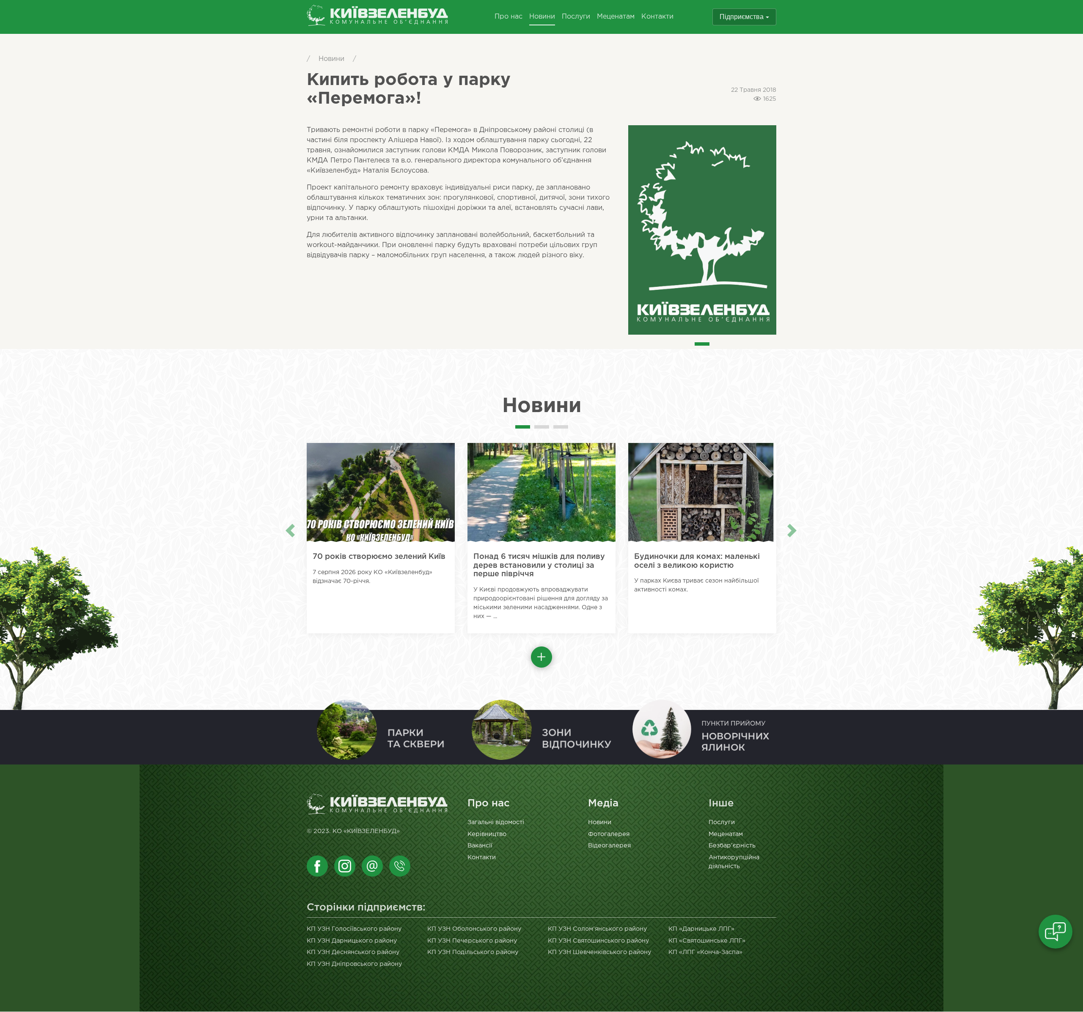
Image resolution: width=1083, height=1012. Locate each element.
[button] (541, 657)
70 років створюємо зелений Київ (379, 556)
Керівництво (486, 834)
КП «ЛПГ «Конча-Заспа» (705, 952)
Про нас (508, 17)
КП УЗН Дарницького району (352, 940)
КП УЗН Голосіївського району (354, 929)
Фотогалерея (608, 834)
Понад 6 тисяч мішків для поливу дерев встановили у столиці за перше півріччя (539, 565)
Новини (542, 17)
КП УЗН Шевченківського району (599, 952)
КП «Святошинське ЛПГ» (706, 940)
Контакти (657, 17)
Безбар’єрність (732, 845)
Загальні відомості (495, 822)
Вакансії (479, 845)
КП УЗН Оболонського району (474, 929)
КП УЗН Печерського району (472, 940)
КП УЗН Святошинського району (598, 940)
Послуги (576, 17)
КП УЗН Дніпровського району (354, 964)
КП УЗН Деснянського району (353, 952)
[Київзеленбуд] (377, 17)
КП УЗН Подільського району (473, 952)
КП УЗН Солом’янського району (597, 929)
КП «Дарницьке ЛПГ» (701, 929)
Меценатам (616, 17)
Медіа (603, 803)
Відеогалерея (609, 845)
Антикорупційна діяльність (734, 862)
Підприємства (742, 16)
